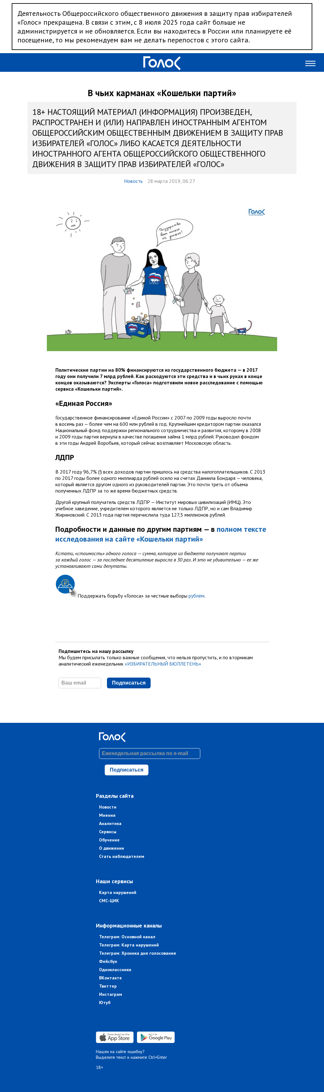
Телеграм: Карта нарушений (129, 945)
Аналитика (110, 823)
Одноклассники (115, 969)
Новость (133, 181)
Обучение (109, 840)
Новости (107, 807)
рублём (196, 596)
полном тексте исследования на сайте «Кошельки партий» (160, 534)
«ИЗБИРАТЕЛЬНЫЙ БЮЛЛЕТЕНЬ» (163, 664)
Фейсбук (108, 961)
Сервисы (107, 832)
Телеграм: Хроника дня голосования (137, 953)
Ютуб (104, 1002)
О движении (111, 848)
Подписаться (129, 683)
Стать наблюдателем (121, 856)
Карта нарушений (117, 892)
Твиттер (108, 986)
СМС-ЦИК (109, 900)
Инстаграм (110, 994)
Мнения (107, 815)
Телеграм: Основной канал (127, 937)
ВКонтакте (110, 978)
